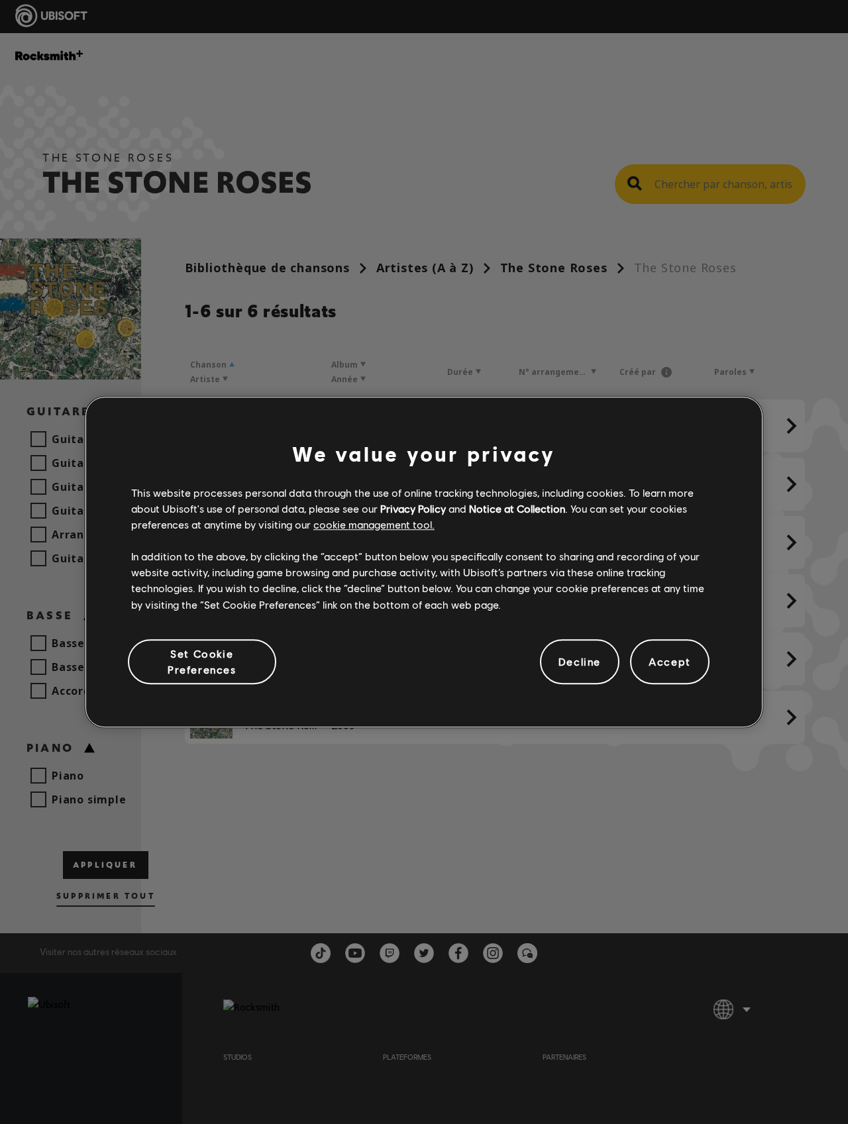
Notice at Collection (517, 508)
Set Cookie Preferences (202, 661)
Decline (579, 661)
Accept (670, 661)
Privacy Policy (413, 508)
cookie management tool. (374, 524)
